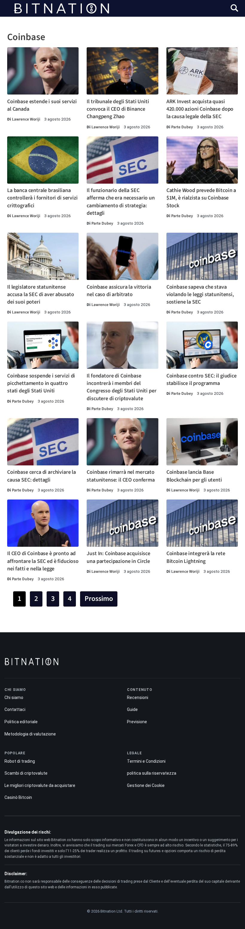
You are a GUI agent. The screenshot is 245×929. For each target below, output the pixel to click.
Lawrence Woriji (26, 119)
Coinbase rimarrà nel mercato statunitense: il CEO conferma (120, 475)
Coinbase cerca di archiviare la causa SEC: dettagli (41, 475)
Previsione (137, 721)
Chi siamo (13, 697)
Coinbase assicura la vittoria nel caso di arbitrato (119, 290)
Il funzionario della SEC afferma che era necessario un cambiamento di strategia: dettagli (120, 202)
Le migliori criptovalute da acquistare (39, 785)
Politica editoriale (21, 721)
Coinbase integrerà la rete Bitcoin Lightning (195, 557)
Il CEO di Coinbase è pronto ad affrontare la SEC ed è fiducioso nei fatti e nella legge (43, 561)
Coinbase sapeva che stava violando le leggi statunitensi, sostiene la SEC (200, 294)
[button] (234, 9)
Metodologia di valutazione (30, 734)
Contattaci (14, 709)
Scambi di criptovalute (26, 773)
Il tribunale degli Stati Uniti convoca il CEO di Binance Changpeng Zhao (118, 109)
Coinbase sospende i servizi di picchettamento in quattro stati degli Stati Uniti (41, 383)
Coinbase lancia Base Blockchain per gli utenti (194, 475)
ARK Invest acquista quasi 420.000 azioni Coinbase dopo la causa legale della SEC (200, 109)
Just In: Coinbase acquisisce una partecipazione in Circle (118, 557)
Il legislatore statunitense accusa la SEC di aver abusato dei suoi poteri (40, 294)
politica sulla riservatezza (151, 773)
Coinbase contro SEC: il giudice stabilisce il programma (201, 379)
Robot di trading (19, 761)
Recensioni (137, 697)
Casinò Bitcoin (18, 797)
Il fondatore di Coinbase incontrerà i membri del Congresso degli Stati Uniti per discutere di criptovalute (121, 387)
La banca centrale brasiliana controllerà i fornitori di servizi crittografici (42, 198)
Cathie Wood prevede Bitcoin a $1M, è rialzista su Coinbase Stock (201, 198)
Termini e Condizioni (146, 761)
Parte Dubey (182, 127)
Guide (132, 709)
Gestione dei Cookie (146, 785)
